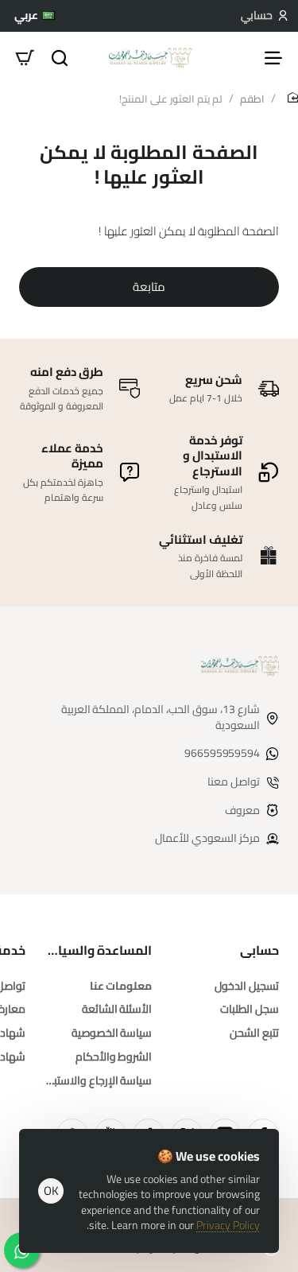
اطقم (252, 98)
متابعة (149, 286)
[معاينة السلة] (25, 57)
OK (51, 1190)
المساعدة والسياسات (99, 950)
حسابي (259, 950)
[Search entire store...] (60, 57)
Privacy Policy (228, 1225)
